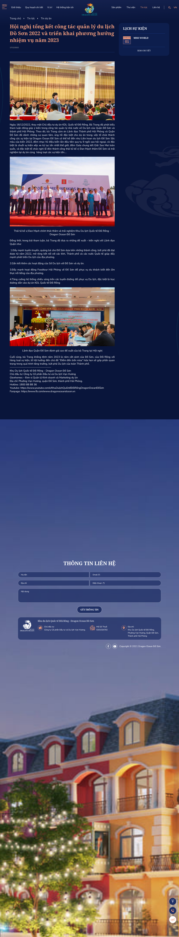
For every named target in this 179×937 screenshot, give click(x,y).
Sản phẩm (116, 7)
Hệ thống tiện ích (65, 7)
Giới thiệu (16, 7)
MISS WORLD (141, 37)
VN (175, 7)
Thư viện (131, 7)
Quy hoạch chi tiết (34, 7)
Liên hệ (156, 7)
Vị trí (49, 7)
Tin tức (143, 7)
